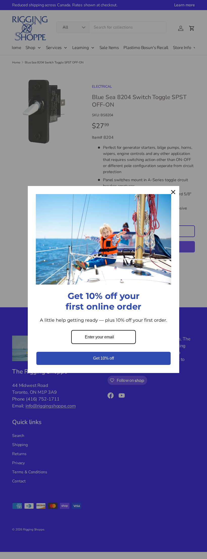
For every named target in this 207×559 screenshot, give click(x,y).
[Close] (173, 192)
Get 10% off (103, 358)
